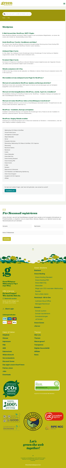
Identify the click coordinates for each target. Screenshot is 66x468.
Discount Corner (8, 361)
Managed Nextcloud (42, 304)
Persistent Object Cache (10, 60)
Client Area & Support (10, 173)
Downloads (7, 374)
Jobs (4, 371)
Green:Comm (8, 163)
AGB (4, 348)
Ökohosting (8, 145)
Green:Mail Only (9, 156)
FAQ (4, 345)
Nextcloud (7, 150)
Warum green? (39, 341)
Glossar (5, 338)
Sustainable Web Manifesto (48, 393)
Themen (37, 338)
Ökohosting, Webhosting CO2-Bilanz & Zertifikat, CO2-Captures (22, 143)
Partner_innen (8, 368)
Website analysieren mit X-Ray (12, 69)
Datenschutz (7, 351)
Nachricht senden (11, 298)
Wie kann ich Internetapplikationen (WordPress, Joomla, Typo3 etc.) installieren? (29, 92)
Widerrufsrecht (8, 355)
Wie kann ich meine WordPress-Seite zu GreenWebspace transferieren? (26, 101)
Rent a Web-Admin (41, 294)
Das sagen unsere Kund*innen (13, 365)
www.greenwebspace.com (33, 465)
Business (37, 270)
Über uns (37, 335)
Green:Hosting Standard (11, 158)
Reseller (38, 291)
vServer (37, 326)
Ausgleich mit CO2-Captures (12, 176)
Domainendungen (41, 316)
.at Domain (39, 319)
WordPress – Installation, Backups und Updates (18, 110)
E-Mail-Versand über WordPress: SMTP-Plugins (18, 33)
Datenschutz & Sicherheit (11, 169)
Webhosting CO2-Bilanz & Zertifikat (14, 130)
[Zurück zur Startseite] (6, 3)
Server (6, 139)
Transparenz (38, 345)
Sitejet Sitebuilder (9, 136)
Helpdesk (6, 335)
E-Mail (6, 165)
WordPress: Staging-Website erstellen (15, 118)
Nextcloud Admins (9, 147)
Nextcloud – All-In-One (42, 297)
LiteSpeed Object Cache (10, 51)
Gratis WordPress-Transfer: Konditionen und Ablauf (19, 42)
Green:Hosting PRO (10, 160)
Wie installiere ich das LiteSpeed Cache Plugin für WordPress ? (23, 78)
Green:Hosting (39, 274)
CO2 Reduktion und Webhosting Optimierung (17, 171)
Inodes (6, 152)
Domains (7, 167)
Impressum (7, 341)
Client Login (9, 309)
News (36, 355)
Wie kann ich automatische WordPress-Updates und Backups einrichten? (26, 83)
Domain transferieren (42, 313)
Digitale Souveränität (41, 348)
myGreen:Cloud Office (43, 301)
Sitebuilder (39, 285)
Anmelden (7, 239)
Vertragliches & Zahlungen (12, 134)
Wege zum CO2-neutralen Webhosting (49, 288)
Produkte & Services (10, 141)
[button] (64, 3)
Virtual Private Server (10, 132)
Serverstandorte (9, 358)
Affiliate (7, 178)
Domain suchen (40, 311)
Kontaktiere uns (10, 190)
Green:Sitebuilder (9, 154)
